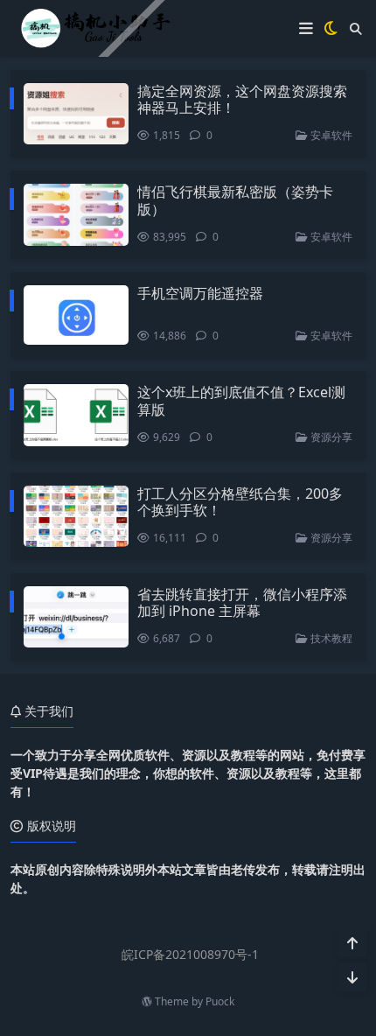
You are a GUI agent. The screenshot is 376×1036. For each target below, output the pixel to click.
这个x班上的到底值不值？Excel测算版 (241, 400)
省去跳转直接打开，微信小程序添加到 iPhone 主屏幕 (242, 602)
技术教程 (330, 638)
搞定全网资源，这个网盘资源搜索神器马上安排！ (242, 99)
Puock (219, 1001)
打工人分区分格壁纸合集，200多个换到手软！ (240, 502)
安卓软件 (330, 135)
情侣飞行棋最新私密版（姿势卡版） (235, 200)
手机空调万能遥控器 (200, 293)
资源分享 (330, 437)
